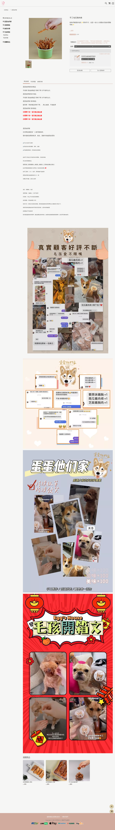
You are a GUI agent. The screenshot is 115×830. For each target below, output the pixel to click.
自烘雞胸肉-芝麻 (50, 782)
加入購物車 (100, 70)
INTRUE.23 (8, 18)
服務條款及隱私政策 (53, 817)
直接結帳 (80, 70)
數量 (72, 46)
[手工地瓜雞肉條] (45, 38)
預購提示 (73, 42)
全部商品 (6, 10)
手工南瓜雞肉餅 (73, 782)
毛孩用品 (5, 35)
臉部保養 (7, 28)
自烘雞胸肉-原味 (27, 782)
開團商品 (7, 42)
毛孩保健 (5, 37)
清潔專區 (7, 25)
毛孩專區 (7, 32)
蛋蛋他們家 (14, 10)
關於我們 (65, 817)
